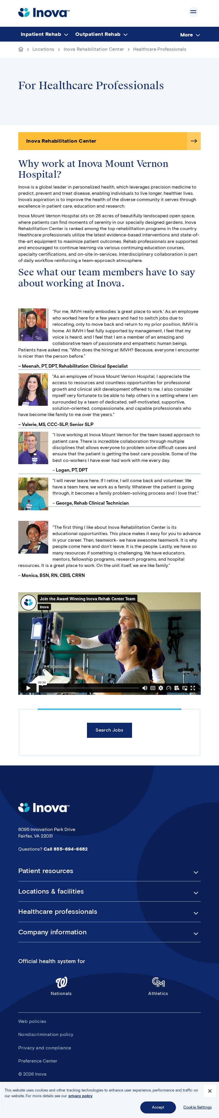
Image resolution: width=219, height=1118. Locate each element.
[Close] (210, 1091)
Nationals (61, 993)
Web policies (32, 1021)
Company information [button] (52, 932)
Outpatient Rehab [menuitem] (97, 34)
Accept (158, 1107)
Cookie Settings (197, 1107)
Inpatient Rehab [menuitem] (41, 34)
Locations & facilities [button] (51, 891)
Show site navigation (193, 12)
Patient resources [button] (45, 871)
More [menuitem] (186, 35)
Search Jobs (109, 730)
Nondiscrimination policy (46, 1034)
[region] (109, 1100)
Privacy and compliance (44, 1048)
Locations (43, 49)
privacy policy (80, 1096)
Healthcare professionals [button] (57, 911)
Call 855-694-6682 (66, 849)
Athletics (158, 993)
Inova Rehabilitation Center (94, 49)
